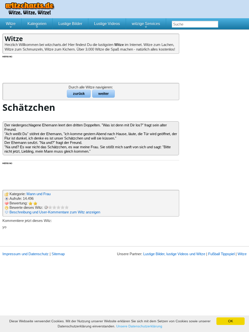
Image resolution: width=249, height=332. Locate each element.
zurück (79, 93)
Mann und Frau (39, 194)
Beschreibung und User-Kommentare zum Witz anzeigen (54, 212)
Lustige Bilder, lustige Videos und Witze (174, 254)
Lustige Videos (107, 24)
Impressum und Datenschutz (25, 254)
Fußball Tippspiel (221, 254)
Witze (11, 25)
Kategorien (36, 25)
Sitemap (58, 254)
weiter (103, 93)
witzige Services (146, 25)
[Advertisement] (91, 69)
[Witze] (29, 13)
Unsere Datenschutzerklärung (139, 326)
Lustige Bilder (70, 24)
